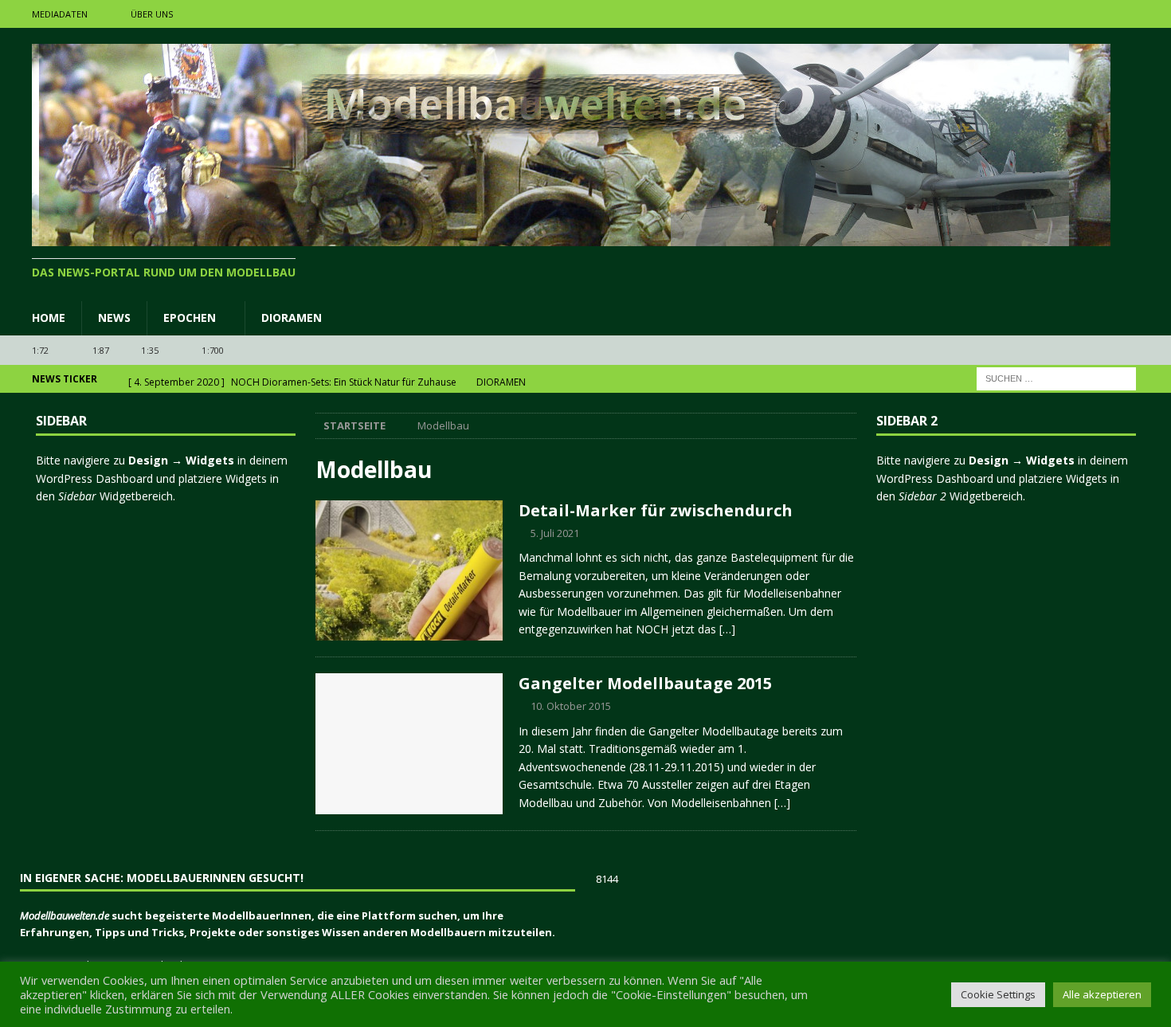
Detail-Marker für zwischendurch (656, 510)
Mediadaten (60, 14)
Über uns (152, 14)
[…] (727, 629)
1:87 (101, 350)
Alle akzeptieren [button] (1102, 994)
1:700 (213, 350)
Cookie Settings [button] (998, 994)
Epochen (189, 317)
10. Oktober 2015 (571, 706)
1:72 (40, 350)
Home (48, 317)
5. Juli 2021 (555, 533)
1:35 (150, 350)
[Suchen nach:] (1056, 378)
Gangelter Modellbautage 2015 (645, 683)
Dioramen (291, 317)
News (114, 317)
